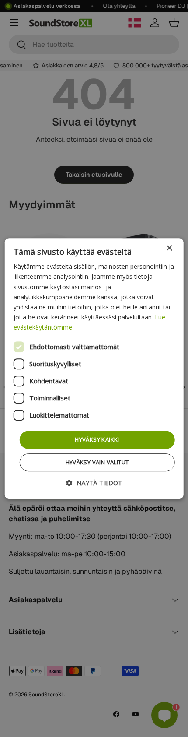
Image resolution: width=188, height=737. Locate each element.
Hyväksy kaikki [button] (97, 439)
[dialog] (94, 368)
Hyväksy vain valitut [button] (97, 462)
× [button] (169, 248)
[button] (94, 483)
